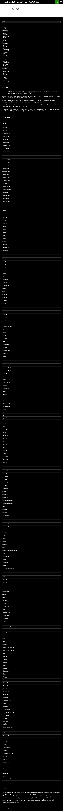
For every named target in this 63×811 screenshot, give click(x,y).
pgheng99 (4, 73)
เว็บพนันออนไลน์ (6, 747)
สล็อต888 (4, 668)
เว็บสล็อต (4, 750)
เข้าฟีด (4, 776)
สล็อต (3, 653)
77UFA (4, 238)
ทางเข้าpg (5, 618)
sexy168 (4, 509)
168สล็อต (4, 223)
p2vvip (4, 391)
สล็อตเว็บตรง (5, 697)
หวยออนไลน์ (5, 81)
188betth (4, 27)
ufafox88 (4, 582)
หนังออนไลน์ (5, 706)
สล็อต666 (4, 662)
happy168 (5, 34)
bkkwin (4, 276)
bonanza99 (5, 279)
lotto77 (4, 379)
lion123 (4, 359)
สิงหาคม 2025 (6, 162)
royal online (5, 488)
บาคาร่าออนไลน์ (6, 627)
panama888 (5, 394)
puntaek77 (5, 471)
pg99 (3, 795)
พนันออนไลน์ (5, 635)
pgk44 (4, 423)
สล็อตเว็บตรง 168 (6, 700)
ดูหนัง (3, 609)
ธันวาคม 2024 (6, 186)
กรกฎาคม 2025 (6, 165)
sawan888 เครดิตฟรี (7, 500)
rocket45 (4, 485)
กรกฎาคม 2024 (6, 201)
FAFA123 (4, 300)
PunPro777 (27, 795)
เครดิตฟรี (4, 733)
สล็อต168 (4, 656)
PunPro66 (5, 456)
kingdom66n (5, 356)
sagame (4, 491)
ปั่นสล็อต (4, 630)
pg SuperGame (6, 406)
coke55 (4, 291)
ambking (4, 267)
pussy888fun (5, 49)
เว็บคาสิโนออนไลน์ (7, 739)
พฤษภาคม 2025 (6, 171)
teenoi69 (4, 559)
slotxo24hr (5, 52)
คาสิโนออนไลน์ (6, 606)
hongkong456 (5, 323)
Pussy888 (4, 474)
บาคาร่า (4, 621)
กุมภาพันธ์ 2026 (6, 145)
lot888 (4, 376)
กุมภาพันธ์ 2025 (6, 180)
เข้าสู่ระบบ (5, 773)
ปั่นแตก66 (4, 633)
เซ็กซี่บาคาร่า (5, 736)
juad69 (4, 353)
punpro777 (5, 61)
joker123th (5, 347)
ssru (3, 553)
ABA (3, 253)
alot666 (4, 59)
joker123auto (5, 344)
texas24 (4, 565)
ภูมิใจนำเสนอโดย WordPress (8, 809)
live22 (4, 362)
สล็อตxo (4, 680)
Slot (3, 529)
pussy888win (5, 78)
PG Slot (4, 400)
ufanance (4, 585)
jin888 (4, 40)
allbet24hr (5, 30)
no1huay (4, 385)
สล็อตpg (4, 677)
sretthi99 (4, 547)
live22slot (4, 74)
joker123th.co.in (6, 350)
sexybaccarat (5, 67)
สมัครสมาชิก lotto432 (8, 647)
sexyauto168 (5, 51)
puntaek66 (5, 64)
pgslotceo (4, 441)
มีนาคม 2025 (5, 177)
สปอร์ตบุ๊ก (4, 644)
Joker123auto (6, 76)
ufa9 (3, 577)
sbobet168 (5, 506)
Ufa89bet (4, 574)
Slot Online (5, 532)
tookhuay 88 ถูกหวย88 (8, 568)
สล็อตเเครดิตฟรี (12, 802)
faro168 (4, 303)
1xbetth (4, 28)
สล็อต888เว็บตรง (6, 671)
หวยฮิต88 (4, 718)
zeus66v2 (4, 600)
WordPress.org (6, 782)
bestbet (4, 273)
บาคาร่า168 (5, 624)
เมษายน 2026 (5, 139)
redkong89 (5, 482)
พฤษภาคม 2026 (6, 136)
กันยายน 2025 (6, 160)
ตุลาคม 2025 (5, 157)
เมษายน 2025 (5, 174)
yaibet (4, 597)
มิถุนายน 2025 (6, 168)
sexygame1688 (6, 524)
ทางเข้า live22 (6, 615)
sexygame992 (5, 527)
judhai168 (5, 43)
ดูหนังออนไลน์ (6, 612)
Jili (3, 329)
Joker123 (4, 341)
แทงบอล (4, 756)
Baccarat (4, 270)
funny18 (4, 309)
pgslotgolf (5, 447)
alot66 (4, 262)
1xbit (3, 235)
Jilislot (4, 332)
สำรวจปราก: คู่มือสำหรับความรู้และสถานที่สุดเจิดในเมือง (20, 2)
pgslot (4, 48)
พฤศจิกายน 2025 (6, 154)
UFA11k (4, 571)
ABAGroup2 (5, 256)
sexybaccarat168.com (8, 518)
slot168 (4, 535)
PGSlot (4, 426)
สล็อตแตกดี (5, 703)
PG (3, 397)
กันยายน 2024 (6, 195)
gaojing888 (5, 33)
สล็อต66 (4, 659)
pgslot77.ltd (5, 435)
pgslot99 (4, 46)
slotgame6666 (6, 538)
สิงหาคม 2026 (6, 127)
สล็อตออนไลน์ (6, 691)
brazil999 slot (5, 285)
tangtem (4, 55)
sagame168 (5, 494)
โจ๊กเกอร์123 (5, 762)
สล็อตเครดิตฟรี (6, 694)
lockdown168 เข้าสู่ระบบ (8, 368)
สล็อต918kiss (28, 800)
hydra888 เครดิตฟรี (7, 326)
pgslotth (4, 45)
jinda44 (4, 37)
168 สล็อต (5, 217)
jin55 (3, 39)
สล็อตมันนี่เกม (6, 686)
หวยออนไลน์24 (6, 709)
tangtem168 (5, 556)
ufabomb (4, 580)
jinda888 (4, 338)
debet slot (4, 294)
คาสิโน (4, 603)
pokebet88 (5, 453)
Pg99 (3, 415)
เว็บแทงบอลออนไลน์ (7, 753)
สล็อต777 (4, 665)
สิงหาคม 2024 (6, 198)
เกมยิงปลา (5, 721)
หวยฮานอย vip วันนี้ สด (8, 712)
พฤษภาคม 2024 (6, 204)
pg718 (4, 409)
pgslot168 (5, 429)
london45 (4, 373)
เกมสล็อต (4, 724)
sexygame (4, 521)
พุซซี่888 (4, 638)
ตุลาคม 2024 (5, 192)
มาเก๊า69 (4, 641)
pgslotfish (4, 444)
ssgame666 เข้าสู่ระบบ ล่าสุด (9, 550)
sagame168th (5, 70)
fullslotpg (4, 77)
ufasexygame (5, 588)
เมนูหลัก (61, 2)
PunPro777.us (6, 465)
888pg (4, 241)
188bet (4, 226)
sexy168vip (5, 68)
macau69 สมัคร (6, 382)
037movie (5, 214)
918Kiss (4, 244)
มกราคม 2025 (6, 183)
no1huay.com (5, 388)
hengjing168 (5, 36)
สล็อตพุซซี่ (5, 683)
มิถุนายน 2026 (6, 133)
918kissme (5, 250)
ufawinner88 (5, 591)
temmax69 (5, 56)
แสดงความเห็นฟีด (7, 779)
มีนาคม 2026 (5, 142)
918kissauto (5, 71)
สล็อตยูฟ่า (4, 688)
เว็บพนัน (4, 744)
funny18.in (5, 312)
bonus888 (5, 31)
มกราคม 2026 (6, 148)
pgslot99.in (5, 438)
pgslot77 (4, 65)
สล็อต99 (4, 674)
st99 (3, 53)
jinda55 (4, 335)
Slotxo (4, 541)
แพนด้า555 (5, 759)
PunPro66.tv (5, 459)
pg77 (3, 412)
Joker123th (55, 792)
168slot (4, 220)
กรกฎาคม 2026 (6, 130)
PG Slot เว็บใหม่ (6, 403)
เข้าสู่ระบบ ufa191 (7, 727)
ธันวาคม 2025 (6, 151)
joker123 (4, 42)
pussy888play (5, 62)
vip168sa (4, 594)
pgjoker (4, 421)
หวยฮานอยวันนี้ (6, 715)
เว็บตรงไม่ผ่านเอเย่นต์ (7, 741)
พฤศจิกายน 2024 (6, 189)
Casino (4, 288)
